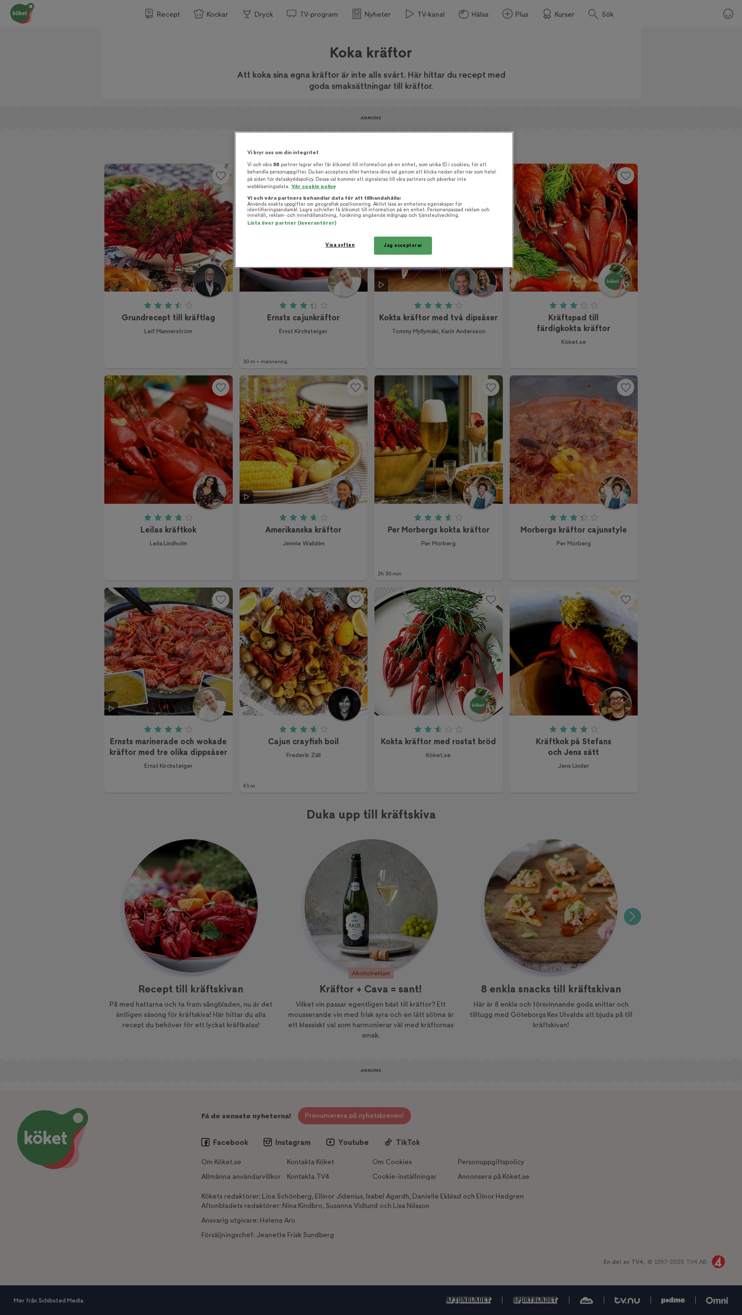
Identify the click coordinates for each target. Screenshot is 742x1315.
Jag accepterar (403, 245)
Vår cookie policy (314, 186)
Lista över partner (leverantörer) (291, 223)
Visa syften (340, 245)
